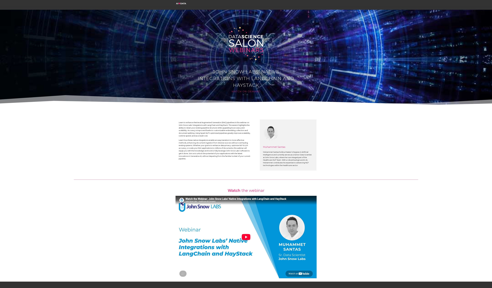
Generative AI (196, 156)
